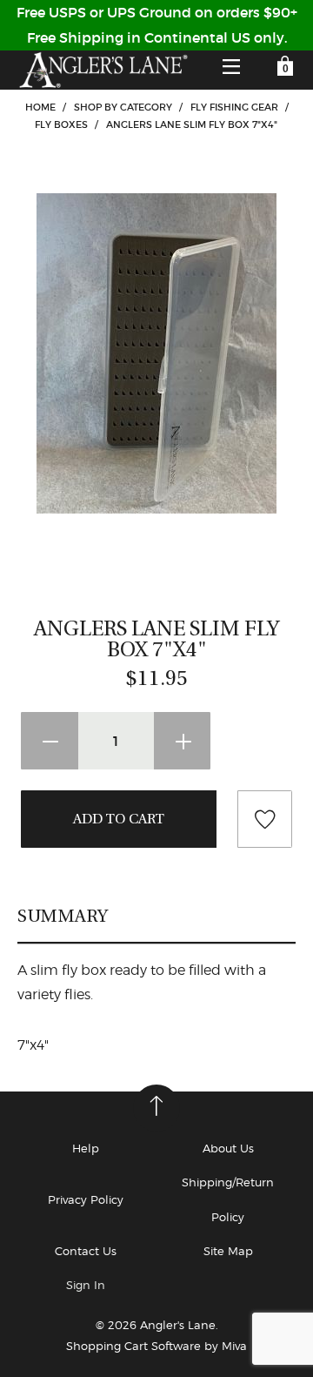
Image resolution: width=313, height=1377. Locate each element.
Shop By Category (123, 107)
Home (40, 107)
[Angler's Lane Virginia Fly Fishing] (102, 70)
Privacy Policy (85, 1199)
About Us (228, 1148)
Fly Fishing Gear (234, 107)
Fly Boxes (61, 124)
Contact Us (86, 1251)
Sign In (85, 1285)
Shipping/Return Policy (228, 1199)
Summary (63, 915)
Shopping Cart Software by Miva (156, 1346)
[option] (156, 353)
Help (85, 1148)
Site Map (228, 1251)
